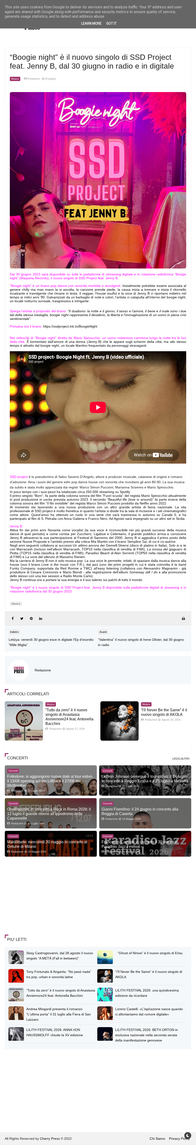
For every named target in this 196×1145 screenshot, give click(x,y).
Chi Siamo (157, 1138)
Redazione (43, 670)
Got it (111, 23)
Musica (15, 78)
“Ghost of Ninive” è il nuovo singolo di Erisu (150, 953)
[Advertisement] (40, 896)
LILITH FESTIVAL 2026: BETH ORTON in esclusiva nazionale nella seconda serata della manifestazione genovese (146, 1035)
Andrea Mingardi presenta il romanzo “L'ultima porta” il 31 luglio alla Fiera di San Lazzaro (58, 1014)
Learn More (91, 23)
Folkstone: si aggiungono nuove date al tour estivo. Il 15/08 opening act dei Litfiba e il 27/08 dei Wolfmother (50, 781)
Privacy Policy (179, 1138)
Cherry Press (50, 1138)
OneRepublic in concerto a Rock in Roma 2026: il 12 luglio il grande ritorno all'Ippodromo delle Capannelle (49, 813)
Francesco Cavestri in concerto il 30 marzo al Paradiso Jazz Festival (140, 844)
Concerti (13, 770)
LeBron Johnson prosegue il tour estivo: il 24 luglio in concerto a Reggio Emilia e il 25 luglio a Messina (145, 778)
